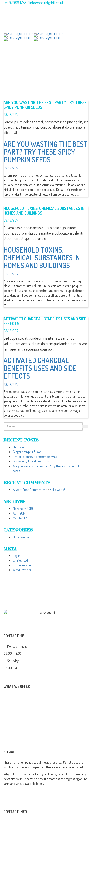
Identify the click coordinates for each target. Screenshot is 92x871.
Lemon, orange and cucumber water (36, 456)
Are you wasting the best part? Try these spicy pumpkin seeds (45, 105)
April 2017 (19, 513)
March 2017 (20, 518)
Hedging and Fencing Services (33, 723)
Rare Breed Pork (24, 697)
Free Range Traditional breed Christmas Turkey (45, 714)
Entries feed (20, 560)
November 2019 (23, 509)
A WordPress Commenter (29, 490)
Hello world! (20, 447)
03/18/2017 (11, 114)
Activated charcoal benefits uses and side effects (45, 321)
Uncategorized (22, 537)
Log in (17, 556)
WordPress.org (22, 570)
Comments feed (23, 565)
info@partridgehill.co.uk (21, 821)
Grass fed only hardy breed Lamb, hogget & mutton (49, 706)
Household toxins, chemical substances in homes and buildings (44, 211)
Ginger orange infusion (27, 452)
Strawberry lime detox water (31, 461)
